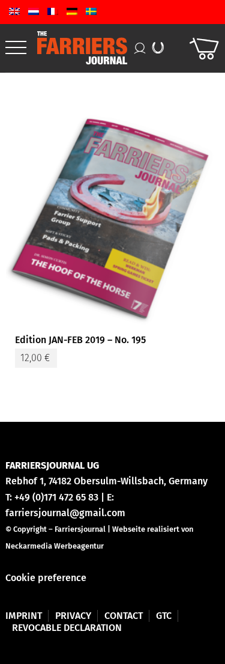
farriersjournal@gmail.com (65, 513)
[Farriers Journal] (89, 47)
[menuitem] (15, 48)
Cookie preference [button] (45, 577)
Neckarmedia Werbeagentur (54, 545)
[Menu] (15, 48)
